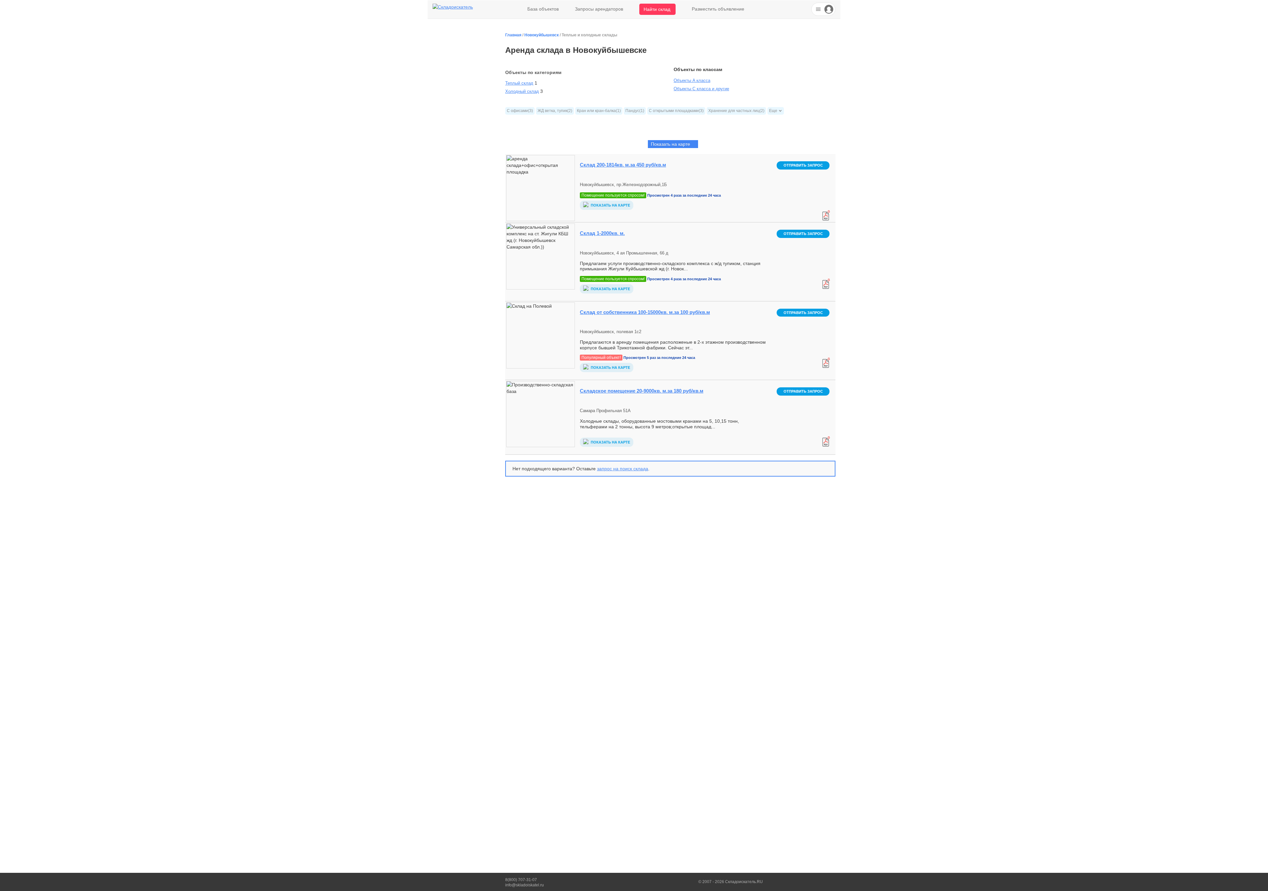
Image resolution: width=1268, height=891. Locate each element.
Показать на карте (610, 205)
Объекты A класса (692, 80)
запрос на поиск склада (622, 468)
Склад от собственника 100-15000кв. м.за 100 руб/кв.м (645, 312)
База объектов (543, 9)
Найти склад (657, 9)
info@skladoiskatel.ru (524, 885)
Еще (773, 110)
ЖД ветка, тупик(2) (555, 110)
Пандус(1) (634, 110)
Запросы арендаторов (599, 9)
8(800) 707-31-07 (521, 879)
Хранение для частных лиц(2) (736, 110)
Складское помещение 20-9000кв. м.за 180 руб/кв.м (641, 391)
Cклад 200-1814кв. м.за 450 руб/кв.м (623, 165)
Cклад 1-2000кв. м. (602, 233)
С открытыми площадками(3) (676, 110)
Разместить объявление (718, 9)
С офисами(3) (520, 110)
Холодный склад (522, 91)
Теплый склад (519, 83)
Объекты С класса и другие (701, 88)
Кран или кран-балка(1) (599, 110)
